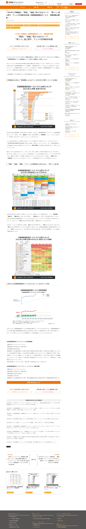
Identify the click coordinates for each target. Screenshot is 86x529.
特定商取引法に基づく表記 (14, 527)
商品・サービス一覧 (37, 516)
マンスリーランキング (16, 27)
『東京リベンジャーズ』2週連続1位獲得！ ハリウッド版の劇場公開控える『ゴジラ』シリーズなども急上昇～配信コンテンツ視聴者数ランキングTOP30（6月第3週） (18, 459)
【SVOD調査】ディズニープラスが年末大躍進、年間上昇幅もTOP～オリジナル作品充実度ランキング (34, 442)
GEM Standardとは (41, 4)
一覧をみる (72, 37)
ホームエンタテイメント (18, 25)
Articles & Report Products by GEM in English (42, 518)
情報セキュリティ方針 (14, 524)
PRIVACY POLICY (13, 522)
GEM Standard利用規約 (14, 520)
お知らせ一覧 (60, 520)
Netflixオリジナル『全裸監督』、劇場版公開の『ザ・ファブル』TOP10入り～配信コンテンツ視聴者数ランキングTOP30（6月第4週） (49, 458)
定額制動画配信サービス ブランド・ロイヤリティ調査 (49, 25)
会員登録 (70, 4)
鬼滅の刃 (8, 27)
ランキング (22, 7)
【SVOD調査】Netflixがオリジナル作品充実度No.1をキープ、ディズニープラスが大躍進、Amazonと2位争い (35, 418)
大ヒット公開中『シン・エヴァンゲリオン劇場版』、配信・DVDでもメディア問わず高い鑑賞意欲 (33, 422)
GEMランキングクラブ (33, 25)
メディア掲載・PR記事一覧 (15, 518)
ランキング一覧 (61, 516)
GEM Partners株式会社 (62, 527)
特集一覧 (50, 7)
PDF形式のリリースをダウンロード (19, 48)
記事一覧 (36, 7)
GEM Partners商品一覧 (59, 4)
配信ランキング (9, 25)
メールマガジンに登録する (47, 48)
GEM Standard (15, 2)
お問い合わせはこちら (33, 382)
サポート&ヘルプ (52, 4)
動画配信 (26, 25)
